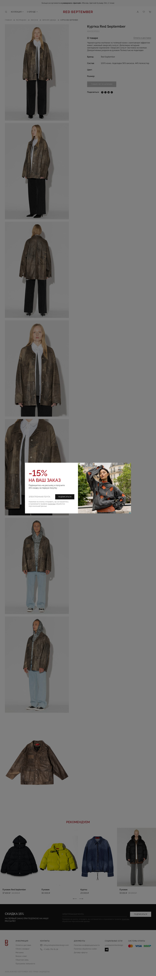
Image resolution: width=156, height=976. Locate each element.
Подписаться (64, 497)
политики (51, 504)
